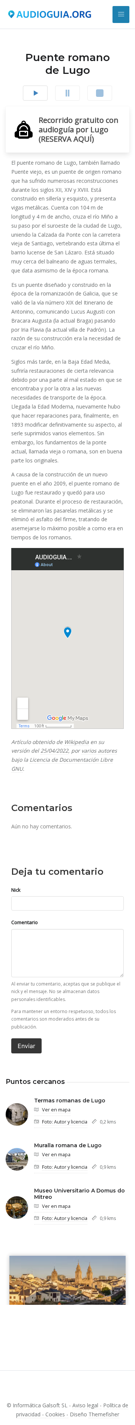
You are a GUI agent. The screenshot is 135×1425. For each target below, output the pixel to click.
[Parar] (99, 93)
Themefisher (103, 1414)
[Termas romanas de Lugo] (17, 1114)
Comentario (24, 922)
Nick (16, 889)
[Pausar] (67, 93)
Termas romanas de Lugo (69, 1100)
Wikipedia (76, 741)
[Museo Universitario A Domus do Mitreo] (17, 1207)
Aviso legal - (87, 1405)
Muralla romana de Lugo (68, 1145)
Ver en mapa (56, 1110)
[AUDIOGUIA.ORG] (49, 14)
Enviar (26, 1046)
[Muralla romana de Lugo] (17, 1159)
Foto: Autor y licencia (64, 1122)
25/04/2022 (54, 750)
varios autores (99, 750)
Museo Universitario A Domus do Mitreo (79, 1193)
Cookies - (56, 1414)
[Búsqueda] (120, 14)
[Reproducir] (35, 93)
